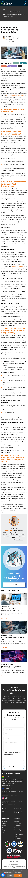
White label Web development (12, 12)
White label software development (15, 95)
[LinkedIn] (18, 812)
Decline (10, 875)
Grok (20, 66)
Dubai (17, 866)
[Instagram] (21, 812)
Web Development (19, 832)
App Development (19, 830)
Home (3, 9)
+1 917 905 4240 (12, 805)
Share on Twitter (10, 41)
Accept (18, 875)
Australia (21, 866)
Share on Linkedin (13, 41)
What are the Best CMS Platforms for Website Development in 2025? (11, 609)
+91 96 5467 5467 (10, 783)
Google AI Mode (12, 66)
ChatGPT (16, 63)
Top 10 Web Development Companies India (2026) (13, 638)
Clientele (4, 825)
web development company (14, 491)
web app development (17, 266)
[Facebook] (14, 812)
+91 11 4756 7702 (8, 785)
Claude (4, 66)
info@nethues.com (7, 812)
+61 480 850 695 (12, 795)
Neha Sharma (9, 38)
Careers (4, 828)
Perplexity (23, 63)
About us (4, 821)
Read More (4, 618)
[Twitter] (16, 812)
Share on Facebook (7, 41)
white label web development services (11, 196)
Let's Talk (14, 585)
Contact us (5, 832)
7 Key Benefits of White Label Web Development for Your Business (11, 667)
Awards (4, 823)
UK (14, 867)
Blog (3, 830)
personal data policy (9, 754)
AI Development (18, 834)
